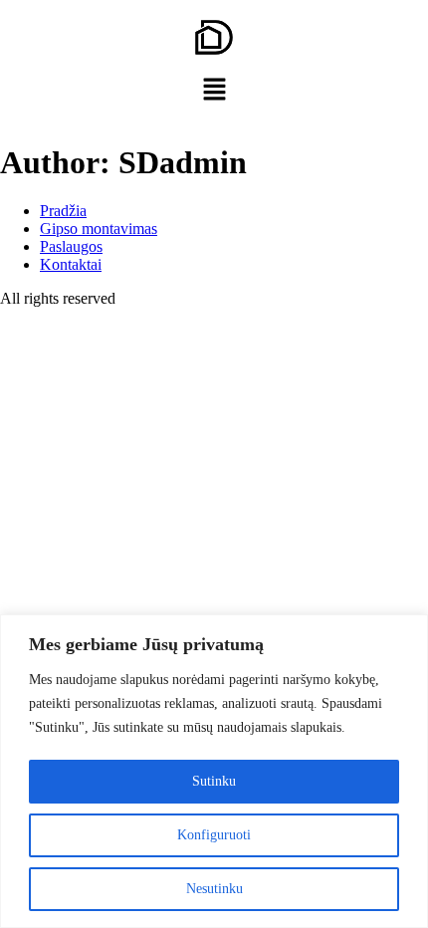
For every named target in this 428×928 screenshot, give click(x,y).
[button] (214, 91)
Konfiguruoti (214, 834)
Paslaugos (71, 246)
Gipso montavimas (98, 228)
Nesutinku (214, 888)
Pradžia (63, 210)
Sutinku (214, 781)
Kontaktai (71, 264)
